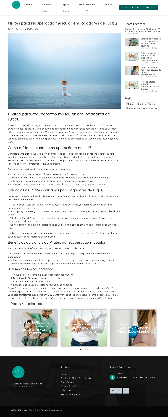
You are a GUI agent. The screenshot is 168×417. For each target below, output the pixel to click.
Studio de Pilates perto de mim (142, 108)
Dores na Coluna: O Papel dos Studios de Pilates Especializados (151, 71)
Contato (108, 4)
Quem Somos (66, 7)
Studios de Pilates (45, 7)
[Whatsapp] (119, 391)
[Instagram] (126, 391)
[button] (12, 327)
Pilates (129, 104)
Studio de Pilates (146, 104)
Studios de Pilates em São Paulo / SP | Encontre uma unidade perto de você (143, 30)
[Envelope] (113, 391)
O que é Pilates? (87, 4)
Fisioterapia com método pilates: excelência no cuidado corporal (149, 56)
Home (29, 4)
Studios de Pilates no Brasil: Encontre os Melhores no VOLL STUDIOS (151, 42)
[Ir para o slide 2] (80, 349)
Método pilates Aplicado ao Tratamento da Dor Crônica (150, 85)
